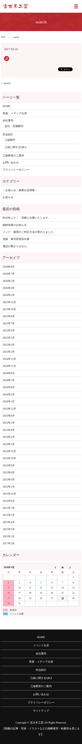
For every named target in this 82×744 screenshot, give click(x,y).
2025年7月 (9, 323)
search (7, 83)
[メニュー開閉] (76, 6)
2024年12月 (9, 359)
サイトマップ (41, 710)
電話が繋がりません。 (16, 246)
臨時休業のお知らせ (15, 225)
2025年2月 (9, 351)
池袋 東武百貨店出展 (16, 239)
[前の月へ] (51, 567)
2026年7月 (9, 273)
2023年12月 (9, 408)
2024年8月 (9, 373)
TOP (3, 37)
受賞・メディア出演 (15, 113)
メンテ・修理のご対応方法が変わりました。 (29, 232)
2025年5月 (9, 337)
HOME (6, 106)
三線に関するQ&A (16, 147)
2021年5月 (9, 515)
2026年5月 (9, 281)
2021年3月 (9, 529)
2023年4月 (9, 430)
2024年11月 (9, 366)
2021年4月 (9, 522)
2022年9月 (9, 465)
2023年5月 (9, 422)
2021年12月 (9, 493)
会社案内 (8, 120)
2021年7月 (9, 508)
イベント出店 (41, 645)
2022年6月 (9, 472)
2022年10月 (9, 458)
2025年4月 (9, 344)
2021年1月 (9, 536)
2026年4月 (9, 288)
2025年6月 (9, 330)
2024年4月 (9, 387)
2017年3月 (9, 543)
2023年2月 (9, 437)
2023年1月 (9, 444)
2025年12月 (9, 302)
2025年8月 (9, 316)
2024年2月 (9, 394)
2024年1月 (9, 401)
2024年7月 (9, 380)
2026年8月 (9, 266)
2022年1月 (9, 486)
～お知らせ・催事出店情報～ (20, 190)
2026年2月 (9, 295)
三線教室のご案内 (13, 155)
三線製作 (10, 140)
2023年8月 (9, 415)
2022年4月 (9, 479)
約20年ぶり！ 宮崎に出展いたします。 (27, 217)
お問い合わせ (11, 162)
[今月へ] (62, 567)
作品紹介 (8, 134)
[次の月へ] (73, 567)
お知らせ (8, 197)
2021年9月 (9, 501)
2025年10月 (9, 309)
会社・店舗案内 (14, 126)
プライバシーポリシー (16, 169)
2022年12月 (9, 451)
